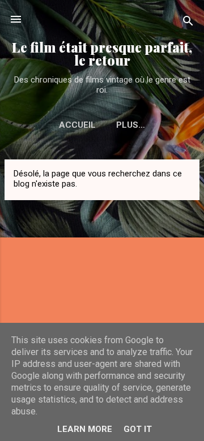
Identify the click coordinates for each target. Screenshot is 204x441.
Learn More (84, 429)
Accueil (77, 125)
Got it (138, 429)
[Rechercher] (188, 23)
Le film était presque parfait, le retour (102, 53)
